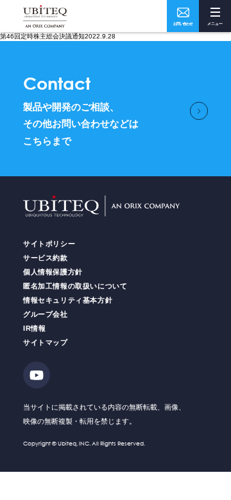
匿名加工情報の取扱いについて (75, 286)
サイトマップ (45, 342)
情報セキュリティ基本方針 (67, 300)
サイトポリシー (49, 243)
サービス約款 (45, 258)
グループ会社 (45, 314)
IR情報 (34, 328)
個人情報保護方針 (53, 272)
